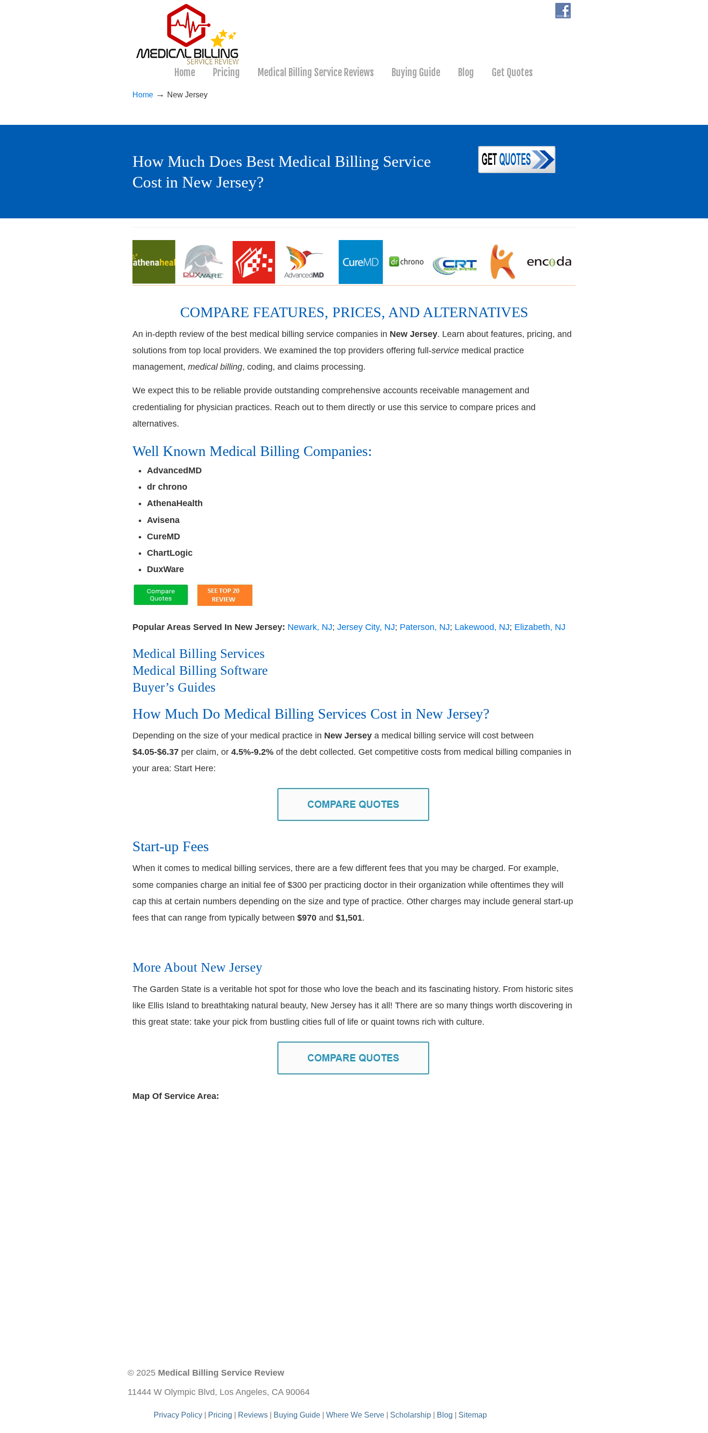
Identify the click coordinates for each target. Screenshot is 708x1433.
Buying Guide (297, 1414)
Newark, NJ (310, 627)
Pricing (220, 1414)
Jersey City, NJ (366, 627)
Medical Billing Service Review (188, 34)
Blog (445, 1414)
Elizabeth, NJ (539, 627)
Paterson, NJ (425, 627)
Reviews (253, 1414)
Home (142, 94)
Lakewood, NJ (482, 627)
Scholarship (410, 1414)
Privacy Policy (178, 1414)
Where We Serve (355, 1414)
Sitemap (473, 1414)
